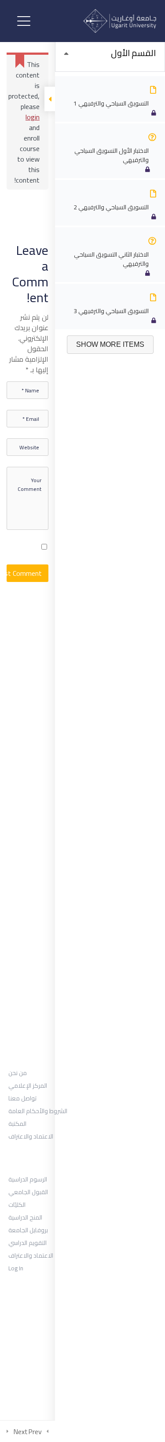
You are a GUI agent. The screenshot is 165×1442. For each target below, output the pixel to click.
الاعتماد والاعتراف (30, 1136)
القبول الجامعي (28, 1192)
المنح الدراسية (25, 1217)
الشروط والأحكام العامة (37, 1111)
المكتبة (17, 1123)
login (33, 116)
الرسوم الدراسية (27, 1179)
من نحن (17, 1073)
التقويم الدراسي (27, 1242)
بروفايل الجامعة (28, 1230)
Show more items (110, 344)
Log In (15, 1268)
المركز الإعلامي (27, 1085)
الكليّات (17, 1204)
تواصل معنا (22, 1098)
